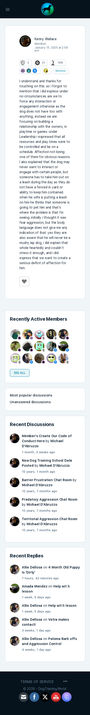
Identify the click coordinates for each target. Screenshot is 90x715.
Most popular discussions (31, 395)
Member (60, 70)
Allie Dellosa (32, 567)
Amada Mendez (34, 586)
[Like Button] (24, 281)
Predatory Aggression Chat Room (49, 499)
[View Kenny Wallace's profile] (25, 41)
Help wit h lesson (62, 605)
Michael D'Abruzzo (54, 465)
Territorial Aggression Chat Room (49, 519)
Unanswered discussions (30, 402)
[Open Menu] (8, 9)
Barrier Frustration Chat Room (47, 480)
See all (19, 373)
